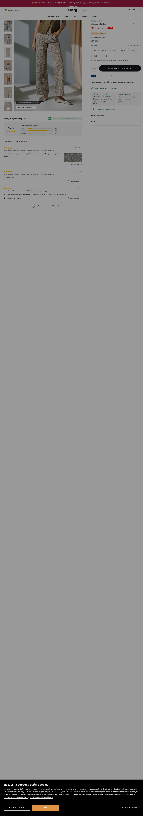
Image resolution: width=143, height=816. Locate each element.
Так (45, 807)
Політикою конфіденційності (41, 797)
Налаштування (17, 807)
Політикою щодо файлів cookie (16, 797)
